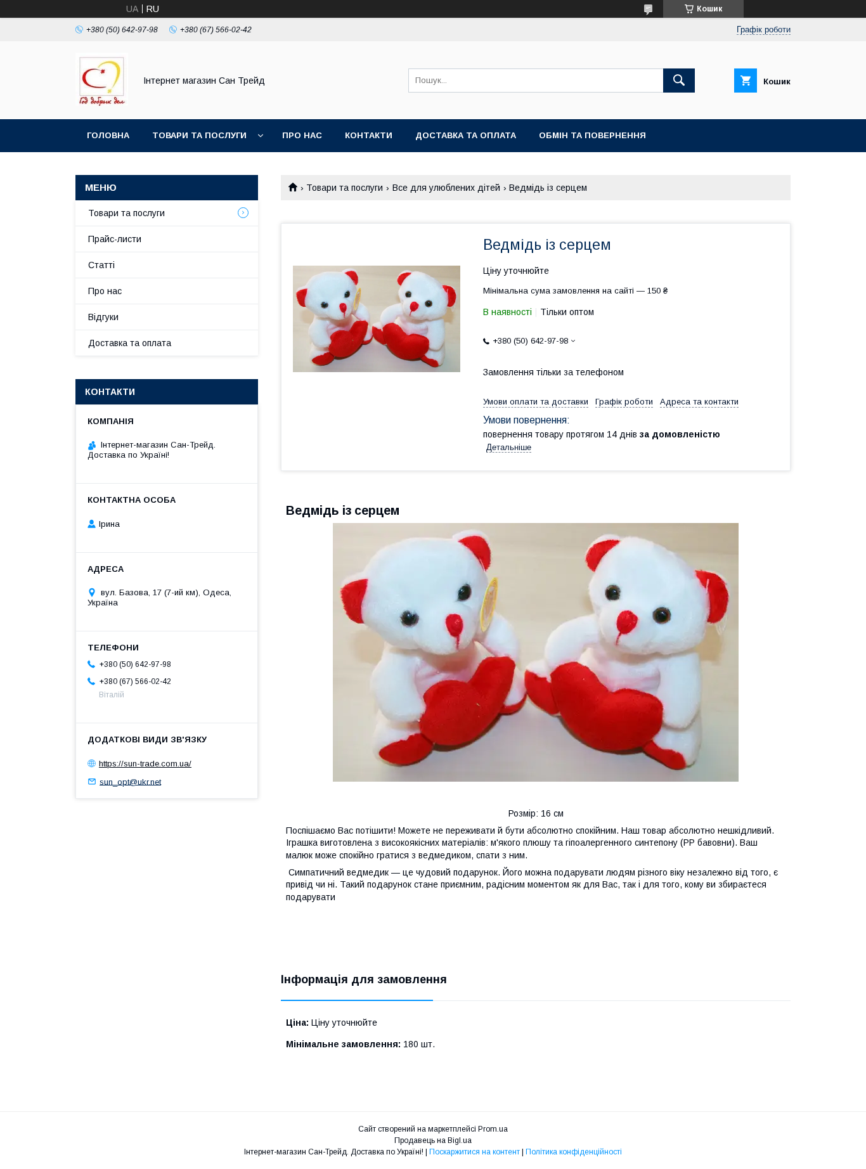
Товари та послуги (199, 135)
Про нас (302, 135)
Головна (108, 135)
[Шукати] (679, 80)
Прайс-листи (114, 239)
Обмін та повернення (592, 135)
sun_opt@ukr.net (130, 781)
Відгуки (103, 317)
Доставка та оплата (465, 135)
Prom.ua (493, 1129)
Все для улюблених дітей (446, 188)
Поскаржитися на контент (474, 1151)
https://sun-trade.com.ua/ (145, 763)
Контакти (368, 135)
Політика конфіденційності (574, 1151)
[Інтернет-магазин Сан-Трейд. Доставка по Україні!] (101, 103)
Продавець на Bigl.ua (433, 1140)
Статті (101, 265)
